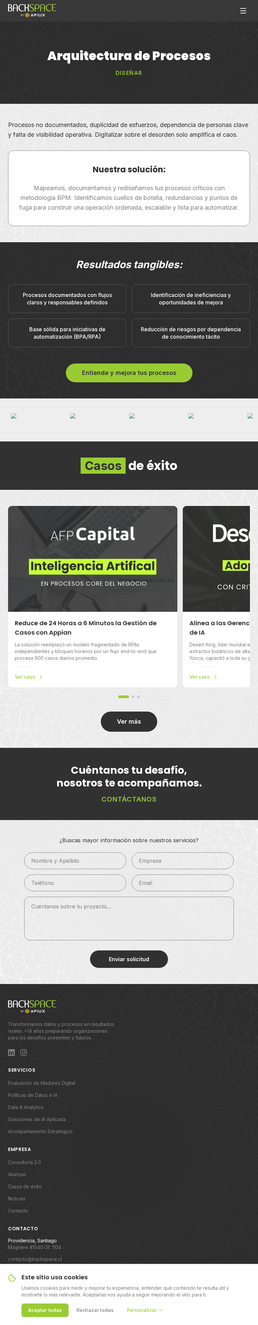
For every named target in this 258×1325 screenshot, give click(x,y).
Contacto (18, 1210)
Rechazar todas (95, 1310)
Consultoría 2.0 (24, 1162)
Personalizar (142, 1310)
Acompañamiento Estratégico (40, 1131)
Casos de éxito (25, 1186)
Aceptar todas (45, 1310)
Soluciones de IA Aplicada (37, 1119)
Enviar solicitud (129, 959)
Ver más (129, 721)
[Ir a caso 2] (133, 696)
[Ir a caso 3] (138, 696)
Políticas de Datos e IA (32, 1095)
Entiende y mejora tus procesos (129, 372)
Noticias (17, 1198)
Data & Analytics (25, 1107)
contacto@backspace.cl (35, 1259)
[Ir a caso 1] (123, 696)
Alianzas (17, 1174)
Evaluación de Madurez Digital (41, 1083)
